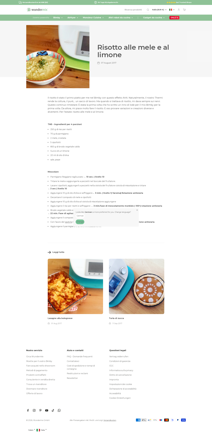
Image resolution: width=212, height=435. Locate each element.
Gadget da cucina (152, 17)
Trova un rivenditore (36, 384)
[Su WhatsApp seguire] (59, 410)
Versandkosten (109, 420)
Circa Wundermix (34, 356)
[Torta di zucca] (136, 286)
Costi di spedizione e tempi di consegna (81, 367)
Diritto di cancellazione (120, 375)
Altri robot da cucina (119, 17)
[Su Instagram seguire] (34, 410)
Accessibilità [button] (115, 393)
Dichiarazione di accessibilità (122, 389)
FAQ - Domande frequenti (80, 356)
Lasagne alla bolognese (60, 318)
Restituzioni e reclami (77, 373)
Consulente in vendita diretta (40, 379)
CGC (111, 366)
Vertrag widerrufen (118, 356)
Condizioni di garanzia (119, 361)
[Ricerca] (147, 9)
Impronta (114, 379)
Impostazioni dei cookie (120, 384)
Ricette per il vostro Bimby (39, 361)
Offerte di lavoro (34, 393)
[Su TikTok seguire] (53, 410)
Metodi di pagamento (36, 370)
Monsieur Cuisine (92, 17)
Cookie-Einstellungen (120, 398)
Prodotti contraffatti (36, 375)
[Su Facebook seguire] (28, 410)
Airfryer (71, 17)
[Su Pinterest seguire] (40, 410)
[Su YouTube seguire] (46, 410)
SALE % (174, 17)
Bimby (56, 17)
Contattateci (73, 361)
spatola (68, 222)
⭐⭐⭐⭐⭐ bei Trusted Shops (179, 2)
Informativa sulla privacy (121, 370)
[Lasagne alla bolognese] (75, 286)
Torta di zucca (116, 318)
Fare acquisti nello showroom (40, 366)
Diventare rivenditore (36, 389)
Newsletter (72, 378)
